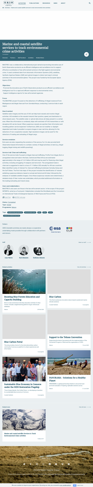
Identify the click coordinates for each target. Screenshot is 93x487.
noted (24, 474)
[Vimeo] (62, 466)
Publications (34, 3)
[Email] (69, 466)
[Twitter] (24, 466)
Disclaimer (50, 470)
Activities (22, 3)
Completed (12, 202)
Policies (57, 470)
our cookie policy (65, 485)
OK (74, 485)
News (55, 3)
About (63, 3)
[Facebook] (30, 466)
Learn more (80, 485)
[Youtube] (56, 466)
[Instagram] (37, 466)
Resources (46, 3)
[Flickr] (43, 466)
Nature (14, 207)
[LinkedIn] (49, 466)
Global (9, 205)
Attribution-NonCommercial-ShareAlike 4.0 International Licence (66, 474)
